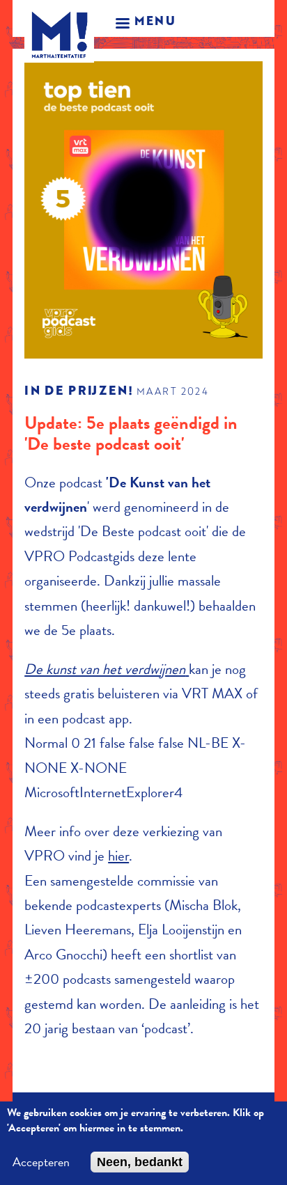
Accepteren (41, 1162)
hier (118, 856)
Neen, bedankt (140, 1162)
